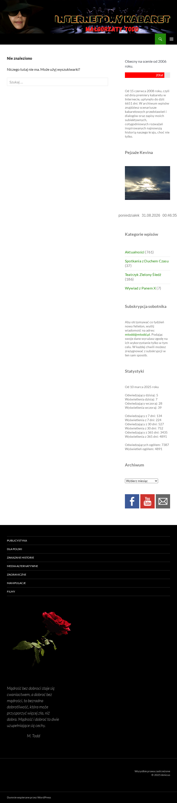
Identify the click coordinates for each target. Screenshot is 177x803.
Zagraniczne (16, 574)
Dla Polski (14, 549)
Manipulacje (16, 583)
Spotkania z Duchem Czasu (147, 261)
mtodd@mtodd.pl (137, 334)
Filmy (11, 591)
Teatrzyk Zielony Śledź (143, 274)
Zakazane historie (20, 557)
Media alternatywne (22, 566)
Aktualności (134, 252)
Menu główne (171, 39)
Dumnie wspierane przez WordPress (29, 797)
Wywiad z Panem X (140, 288)
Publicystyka (17, 540)
